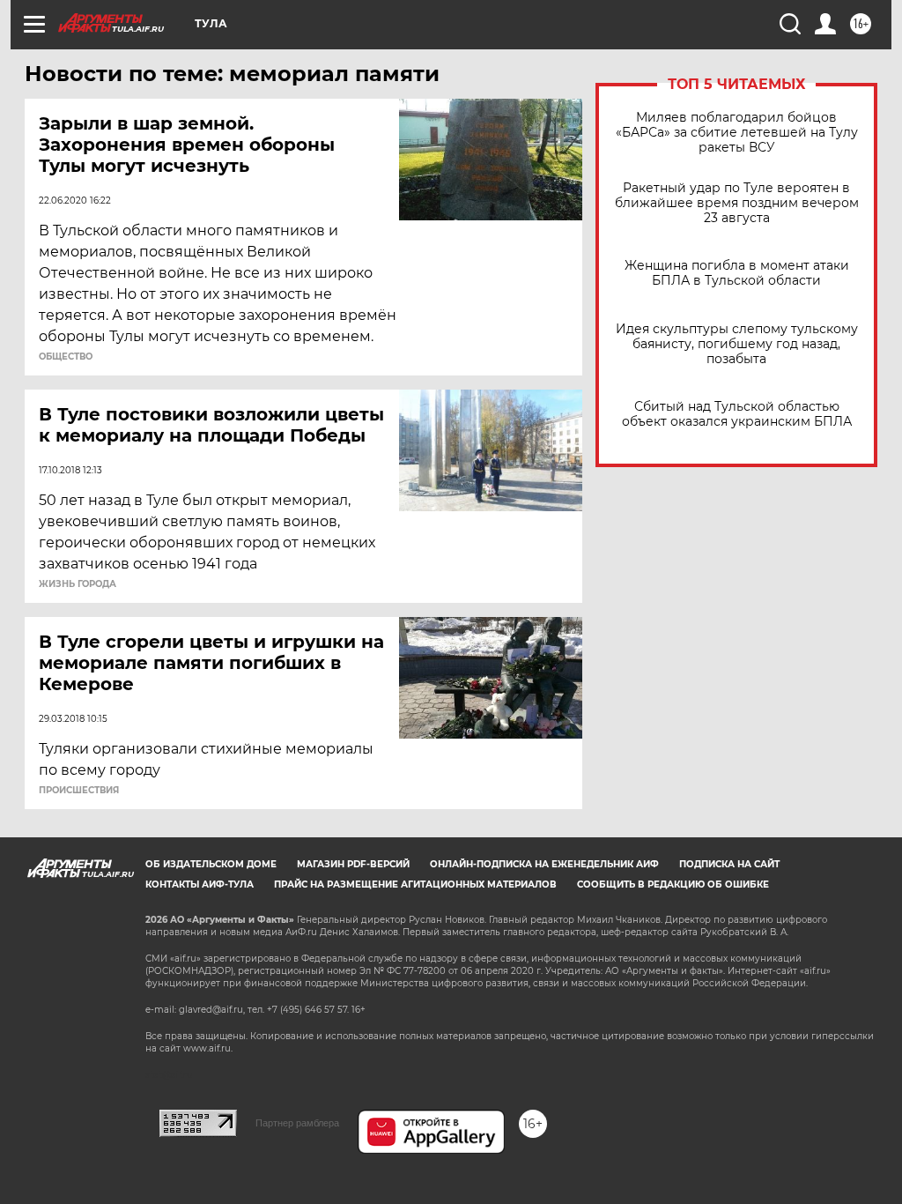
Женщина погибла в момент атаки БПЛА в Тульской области (737, 273)
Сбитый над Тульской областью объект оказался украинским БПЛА (737, 414)
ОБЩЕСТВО (65, 357)
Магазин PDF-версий (353, 864)
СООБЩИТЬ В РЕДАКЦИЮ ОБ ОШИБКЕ (673, 884)
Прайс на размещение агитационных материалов (415, 884)
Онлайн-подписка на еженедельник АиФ (544, 864)
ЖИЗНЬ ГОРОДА (77, 584)
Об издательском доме (211, 864)
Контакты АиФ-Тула (199, 884)
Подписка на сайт (729, 864)
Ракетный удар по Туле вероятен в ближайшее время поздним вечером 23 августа (737, 203)
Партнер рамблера (297, 1123)
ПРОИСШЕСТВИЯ (79, 790)
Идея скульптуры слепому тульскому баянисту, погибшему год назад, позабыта (737, 344)
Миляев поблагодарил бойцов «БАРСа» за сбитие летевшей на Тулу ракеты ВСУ (737, 132)
